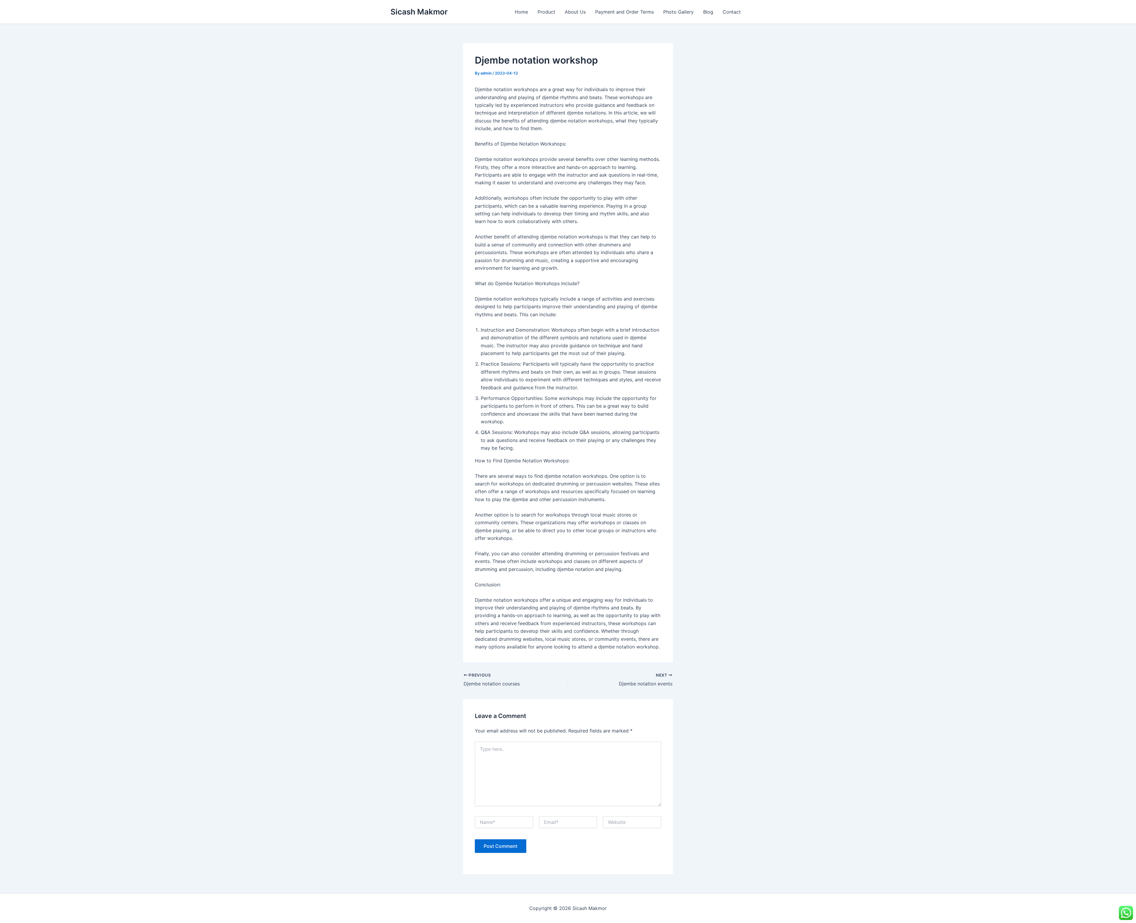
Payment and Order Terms (624, 12)
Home (521, 12)
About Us (575, 12)
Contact (732, 12)
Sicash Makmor (419, 11)
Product (546, 12)
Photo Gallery (678, 12)
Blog (708, 12)
